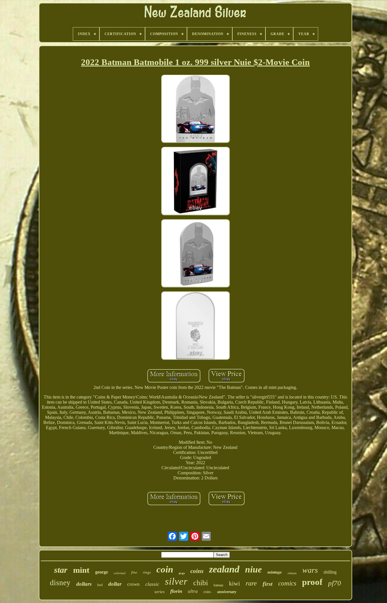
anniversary (226, 592)
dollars (84, 584)
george (101, 572)
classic (152, 584)
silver (176, 581)
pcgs (182, 573)
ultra (193, 591)
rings (147, 572)
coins (196, 571)
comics (287, 583)
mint (81, 569)
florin (176, 591)
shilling (330, 572)
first (268, 584)
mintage (274, 572)
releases (292, 573)
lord (100, 585)
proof (312, 582)
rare (251, 583)
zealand (224, 569)
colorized (120, 573)
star (60, 569)
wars (310, 570)
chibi (200, 583)
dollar (115, 584)
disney (60, 582)
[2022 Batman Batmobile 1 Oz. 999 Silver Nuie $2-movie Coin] (195, 109)
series (159, 591)
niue (253, 569)
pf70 (334, 583)
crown (133, 584)
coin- (207, 592)
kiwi (234, 583)
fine (134, 572)
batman (218, 585)
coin (164, 569)
